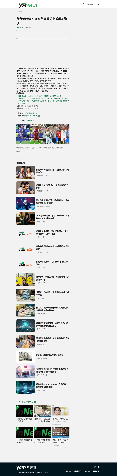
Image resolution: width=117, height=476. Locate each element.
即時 (21, 11)
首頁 (17, 11)
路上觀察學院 (48, 148)
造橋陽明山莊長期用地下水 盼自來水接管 (42, 420)
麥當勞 (28, 148)
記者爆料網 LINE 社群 (31, 116)
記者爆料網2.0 (30, 113)
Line (18, 151)
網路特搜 (20, 148)
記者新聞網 (30, 121)
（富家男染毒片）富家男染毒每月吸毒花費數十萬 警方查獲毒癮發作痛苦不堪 (43, 102)
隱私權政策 (78, 471)
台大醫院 (59, 148)
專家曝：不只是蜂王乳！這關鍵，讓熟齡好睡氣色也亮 (60, 420)
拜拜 (40, 148)
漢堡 (34, 148)
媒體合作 (96, 471)
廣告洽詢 (87, 471)
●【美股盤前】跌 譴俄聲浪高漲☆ (42, 441)
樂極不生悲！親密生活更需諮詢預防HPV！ (60, 441)
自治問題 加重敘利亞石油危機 (24, 420)
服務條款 (68, 471)
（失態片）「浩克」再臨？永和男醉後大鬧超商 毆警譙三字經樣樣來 (43, 98)
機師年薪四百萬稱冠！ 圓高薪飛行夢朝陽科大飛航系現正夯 (40, 96)
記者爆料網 (20, 27)
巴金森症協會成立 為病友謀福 (24, 441)
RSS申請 (90, 4)
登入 (97, 4)
